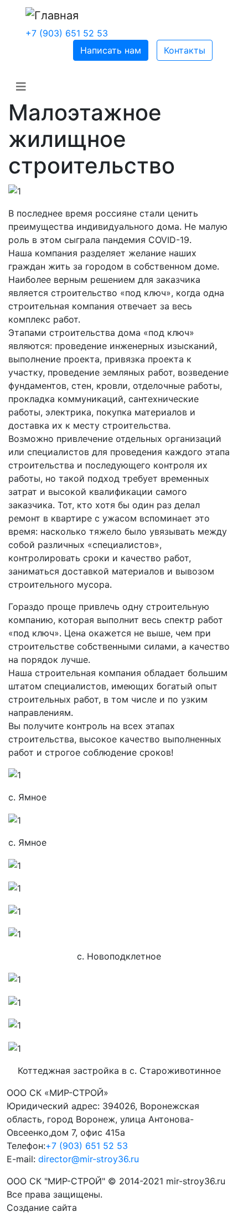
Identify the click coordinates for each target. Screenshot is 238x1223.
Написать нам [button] (110, 50)
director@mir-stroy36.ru (88, 1158)
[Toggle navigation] (21, 86)
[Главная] (52, 15)
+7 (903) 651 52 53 (66, 33)
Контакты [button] (184, 50)
